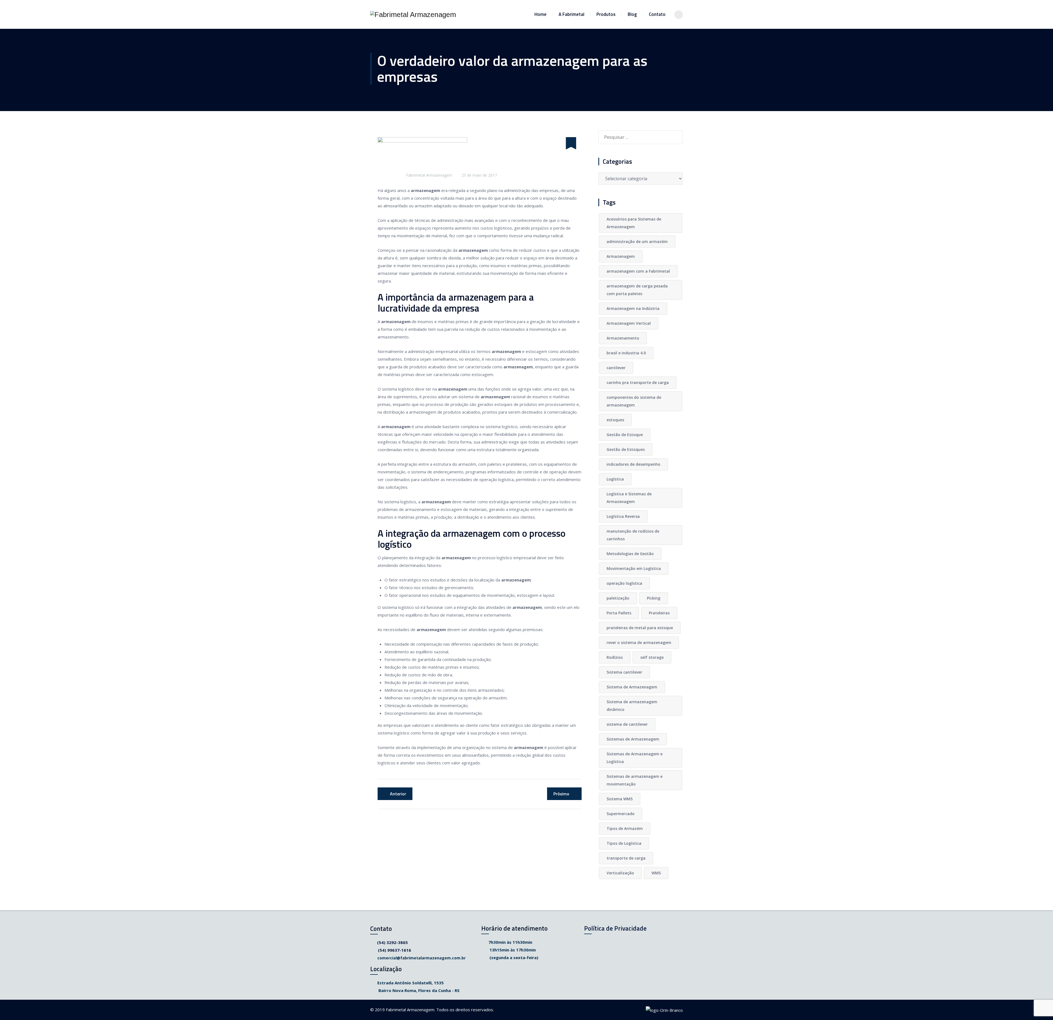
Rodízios (615, 657)
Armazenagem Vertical (629, 323)
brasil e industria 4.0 (626, 352)
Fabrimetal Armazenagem (429, 175)
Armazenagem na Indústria (633, 308)
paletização (618, 598)
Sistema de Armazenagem (632, 687)
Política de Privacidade (615, 928)
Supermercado (621, 813)
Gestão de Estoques (626, 449)
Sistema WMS (620, 798)
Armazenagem (621, 256)
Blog (632, 14)
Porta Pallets (619, 612)
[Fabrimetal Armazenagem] (413, 14)
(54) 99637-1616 (394, 950)
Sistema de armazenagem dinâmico (632, 705)
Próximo (561, 793)
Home (540, 14)
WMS (656, 872)
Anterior (398, 793)
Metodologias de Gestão (630, 553)
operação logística (624, 583)
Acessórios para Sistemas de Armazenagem (634, 222)
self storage (652, 657)
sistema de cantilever (627, 724)
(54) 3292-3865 (392, 942)
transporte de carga (626, 858)
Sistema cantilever (624, 672)
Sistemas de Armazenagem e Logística (635, 757)
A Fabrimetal (571, 14)
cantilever (616, 367)
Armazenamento (623, 338)
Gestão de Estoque (625, 434)
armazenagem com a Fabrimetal (638, 271)
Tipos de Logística (624, 843)
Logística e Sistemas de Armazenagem (629, 497)
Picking (653, 598)
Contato (657, 14)
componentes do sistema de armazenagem (634, 401)
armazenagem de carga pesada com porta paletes (637, 289)
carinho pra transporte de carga (638, 382)
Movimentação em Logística (634, 568)
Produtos (606, 14)
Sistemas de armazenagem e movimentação (635, 780)
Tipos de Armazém (625, 828)
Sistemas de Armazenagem (633, 739)
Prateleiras (659, 612)
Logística (615, 479)
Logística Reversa (623, 516)
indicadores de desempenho (633, 464)
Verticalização (620, 872)
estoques (615, 419)
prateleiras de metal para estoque (640, 627)
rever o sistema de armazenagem (639, 642)
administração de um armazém (637, 241)
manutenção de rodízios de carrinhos (633, 535)
